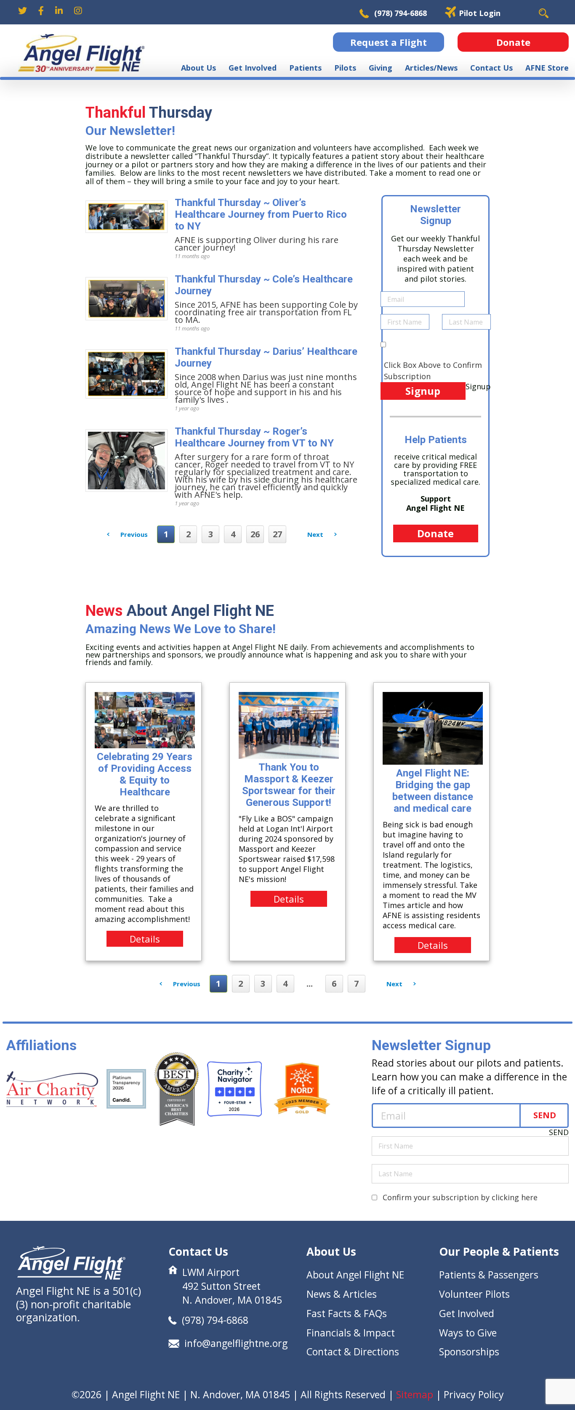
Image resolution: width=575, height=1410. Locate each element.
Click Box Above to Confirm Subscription (433, 370)
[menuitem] (198, 68)
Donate (513, 42)
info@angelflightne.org (236, 1343)
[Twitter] (22, 10)
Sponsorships (469, 1351)
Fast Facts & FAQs (346, 1313)
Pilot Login (479, 13)
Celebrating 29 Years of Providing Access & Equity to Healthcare (144, 774)
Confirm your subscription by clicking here (460, 1197)
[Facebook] (41, 10)
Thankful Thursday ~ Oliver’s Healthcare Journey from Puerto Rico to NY (261, 214)
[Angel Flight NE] (81, 53)
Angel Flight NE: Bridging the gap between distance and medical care (432, 790)
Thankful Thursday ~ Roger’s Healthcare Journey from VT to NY (254, 437)
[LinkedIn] (59, 10)
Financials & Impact (350, 1332)
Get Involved (466, 1313)
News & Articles (341, 1294)
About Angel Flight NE (355, 1274)
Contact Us (491, 68)
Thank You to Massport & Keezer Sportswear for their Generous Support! (288, 784)
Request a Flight (388, 42)
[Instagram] (78, 10)
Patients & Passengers (488, 1274)
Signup (422, 391)
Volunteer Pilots (474, 1294)
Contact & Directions (352, 1351)
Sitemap (414, 1394)
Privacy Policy (474, 1394)
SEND (544, 1115)
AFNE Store (547, 68)
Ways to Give (468, 1332)
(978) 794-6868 (400, 13)
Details (145, 938)
